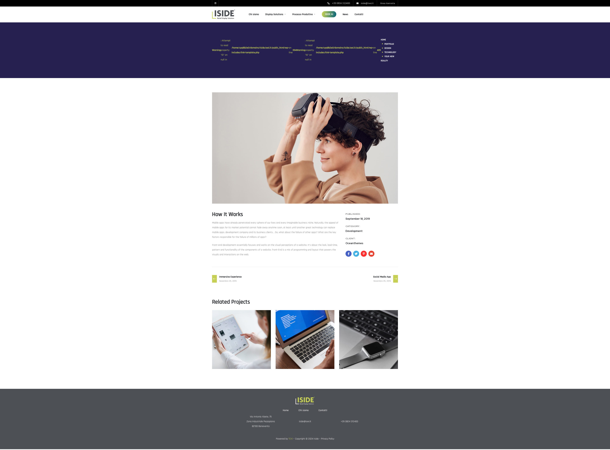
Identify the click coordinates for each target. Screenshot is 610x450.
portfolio (389, 44)
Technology (390, 52)
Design (387, 48)
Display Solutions (274, 14)
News (345, 14)
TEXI (290, 438)
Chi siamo (254, 14)
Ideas (221, 362)
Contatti (359, 14)
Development (362, 362)
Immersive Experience (299, 356)
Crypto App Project (232, 356)
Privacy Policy (327, 438)
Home (383, 39)
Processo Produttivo (302, 14)
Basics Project (356, 356)
